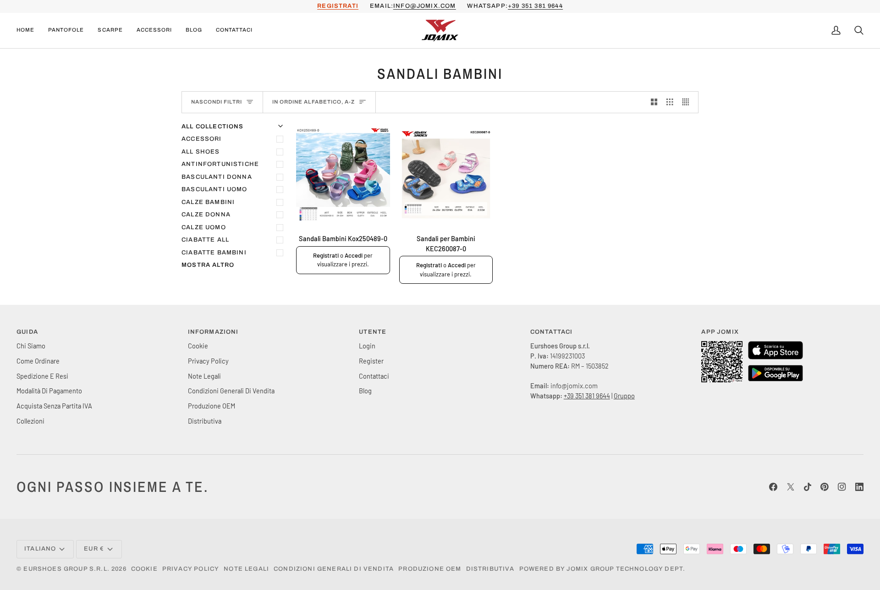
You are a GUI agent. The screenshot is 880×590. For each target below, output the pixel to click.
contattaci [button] (551, 332)
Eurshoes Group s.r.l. (66, 569)
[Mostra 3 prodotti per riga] (670, 102)
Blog (365, 390)
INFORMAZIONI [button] (213, 332)
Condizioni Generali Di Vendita (231, 390)
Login (367, 346)
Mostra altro (208, 265)
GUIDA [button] (27, 332)
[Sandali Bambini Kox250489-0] (343, 174)
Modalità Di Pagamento (49, 390)
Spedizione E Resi (42, 376)
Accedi (354, 255)
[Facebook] (773, 487)
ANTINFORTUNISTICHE (220, 164)
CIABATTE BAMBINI (214, 252)
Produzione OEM (211, 406)
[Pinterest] (824, 487)
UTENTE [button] (372, 332)
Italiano (40, 549)
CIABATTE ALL (205, 240)
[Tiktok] (807, 487)
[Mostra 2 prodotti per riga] (654, 102)
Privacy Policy (208, 361)
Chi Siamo (30, 346)
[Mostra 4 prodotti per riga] (688, 102)
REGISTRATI (337, 6)
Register (371, 361)
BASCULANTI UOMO (215, 189)
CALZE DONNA (206, 214)
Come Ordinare (38, 361)
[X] (790, 487)
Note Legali (204, 376)
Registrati (326, 255)
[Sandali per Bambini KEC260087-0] (446, 174)
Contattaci (374, 376)
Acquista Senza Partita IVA (54, 406)
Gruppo (624, 395)
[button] (66, 30)
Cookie (198, 346)
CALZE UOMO (204, 227)
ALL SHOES (201, 152)
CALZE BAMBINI (208, 202)
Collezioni (30, 421)
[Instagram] (842, 487)
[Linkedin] (859, 487)
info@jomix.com (424, 6)
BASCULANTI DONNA (217, 177)
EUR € (94, 549)
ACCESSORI (202, 139)
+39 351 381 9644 (535, 6)
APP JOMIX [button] (720, 332)
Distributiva (204, 421)
